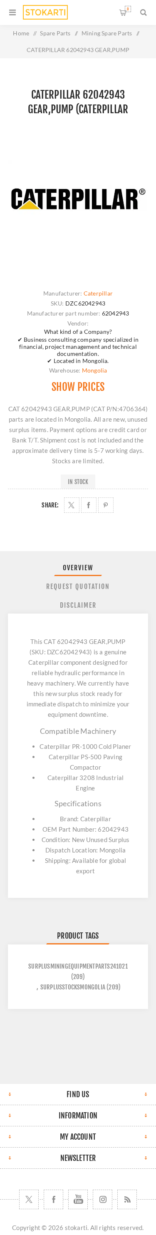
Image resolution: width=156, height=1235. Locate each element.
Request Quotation (78, 586)
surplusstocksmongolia (72, 987)
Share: (50, 505)
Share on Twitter (71, 505)
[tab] (78, 567)
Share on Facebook (89, 505)
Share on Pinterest (106, 505)
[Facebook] (53, 1199)
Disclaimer (78, 605)
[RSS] (127, 1199)
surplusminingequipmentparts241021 (78, 966)
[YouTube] (78, 1199)
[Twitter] (29, 1199)
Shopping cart (128, 9)
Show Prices (78, 386)
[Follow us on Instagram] (102, 1199)
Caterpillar (98, 293)
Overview (78, 568)
